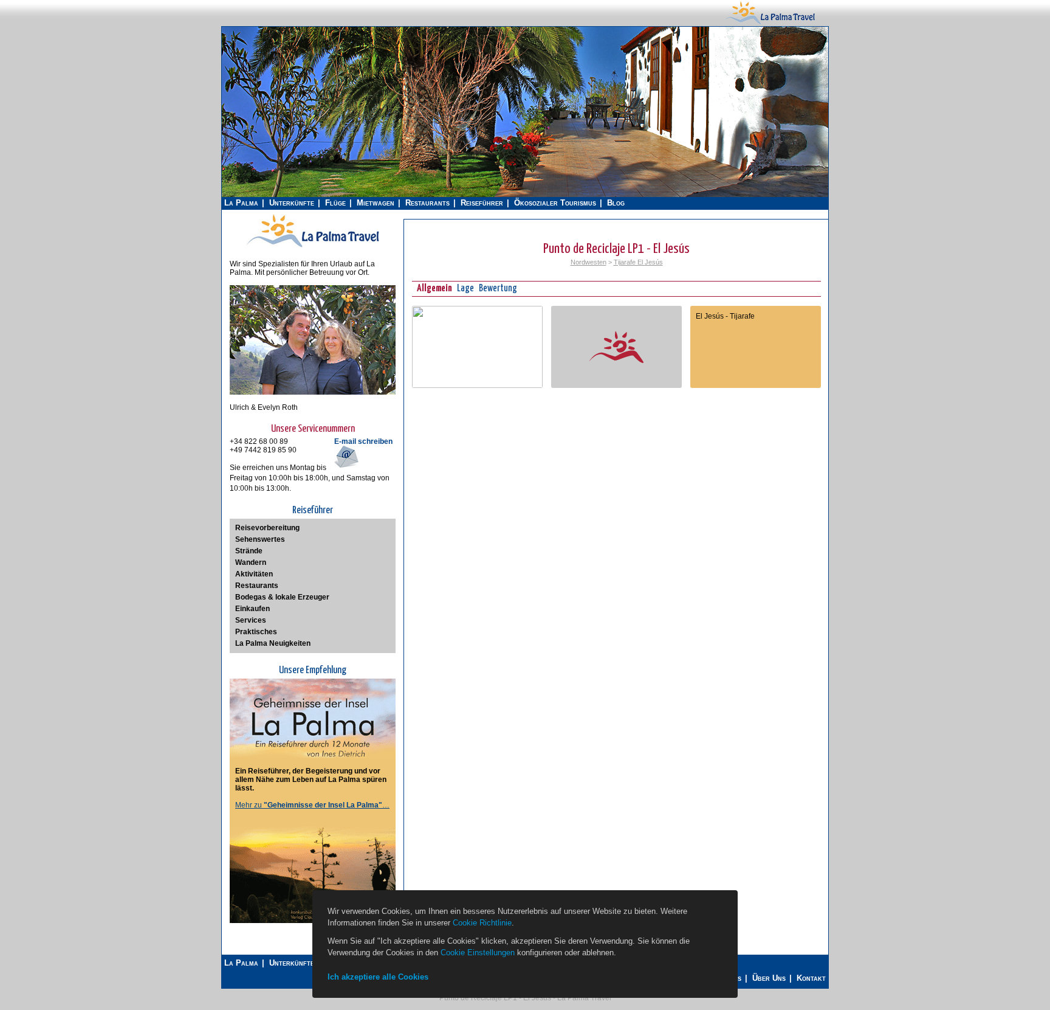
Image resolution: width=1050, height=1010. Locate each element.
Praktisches (256, 632)
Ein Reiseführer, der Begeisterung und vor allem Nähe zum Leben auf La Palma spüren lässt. (310, 779)
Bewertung (498, 288)
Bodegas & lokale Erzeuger (282, 597)
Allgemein (434, 288)
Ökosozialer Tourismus (555, 202)
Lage (465, 288)
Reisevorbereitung (267, 528)
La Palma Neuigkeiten (273, 643)
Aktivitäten (254, 574)
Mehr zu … (312, 805)
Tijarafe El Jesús (638, 262)
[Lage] (477, 385)
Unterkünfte (291, 202)
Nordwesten (588, 262)
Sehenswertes (260, 539)
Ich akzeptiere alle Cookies (378, 976)
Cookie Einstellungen (478, 952)
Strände (248, 551)
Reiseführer (482, 202)
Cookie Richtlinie (482, 922)
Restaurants (427, 202)
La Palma (241, 202)
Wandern (250, 562)
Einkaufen (252, 608)
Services (250, 620)
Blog (616, 202)
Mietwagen (375, 202)
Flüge (335, 202)
